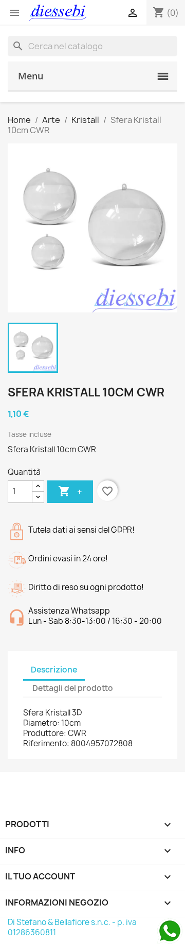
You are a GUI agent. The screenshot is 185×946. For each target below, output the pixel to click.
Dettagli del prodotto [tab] (72, 688)
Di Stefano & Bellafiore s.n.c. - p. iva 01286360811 (72, 927)
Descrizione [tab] (54, 669)
